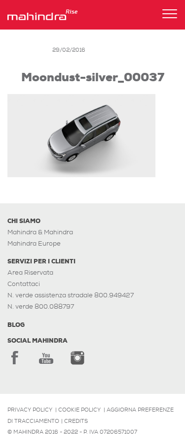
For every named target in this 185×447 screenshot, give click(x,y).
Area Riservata (30, 272)
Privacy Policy (29, 409)
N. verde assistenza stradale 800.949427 (70, 295)
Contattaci (23, 284)
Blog (16, 325)
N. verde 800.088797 (40, 306)
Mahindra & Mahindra (40, 232)
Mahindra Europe (34, 243)
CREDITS (76, 420)
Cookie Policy (79, 409)
